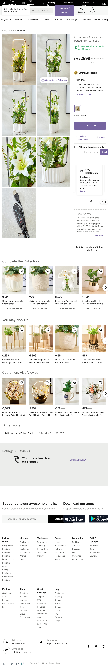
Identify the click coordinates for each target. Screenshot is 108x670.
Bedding (75, 542)
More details (12, 11)
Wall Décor (59, 552)
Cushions (76, 549)
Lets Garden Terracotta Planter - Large (65, 361)
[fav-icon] (82, 9)
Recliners (6, 573)
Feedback (24, 596)
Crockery (41, 545)
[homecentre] (14, 663)
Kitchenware (25, 552)
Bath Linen (94, 545)
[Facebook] (88, 646)
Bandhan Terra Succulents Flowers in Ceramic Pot (93, 413)
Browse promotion (85, 94)
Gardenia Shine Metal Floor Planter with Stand (92, 361)
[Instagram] (103, 646)
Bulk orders (42, 620)
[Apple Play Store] (74, 519)
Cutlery (40, 556)
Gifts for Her (20, 31)
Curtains (76, 545)
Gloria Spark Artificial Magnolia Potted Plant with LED (14, 414)
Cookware (24, 542)
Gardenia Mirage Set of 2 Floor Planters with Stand (40, 361)
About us (24, 593)
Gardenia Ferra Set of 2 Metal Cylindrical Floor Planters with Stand (12, 361)
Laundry (93, 556)
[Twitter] (96, 646)
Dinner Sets (42, 549)
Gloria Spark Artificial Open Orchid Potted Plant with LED (41, 414)
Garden (58, 559)
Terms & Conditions (38, 663)
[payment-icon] (81, 169)
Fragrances (60, 556)
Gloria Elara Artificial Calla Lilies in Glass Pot (66, 302)
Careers (23, 600)
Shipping (58, 596)
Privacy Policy (55, 663)
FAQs (57, 614)
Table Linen (42, 552)
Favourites (41, 610)
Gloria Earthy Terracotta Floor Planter (12, 302)
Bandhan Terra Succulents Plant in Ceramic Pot (67, 413)
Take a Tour (25, 603)
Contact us (59, 593)
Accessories (77, 559)
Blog (22, 607)
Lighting (58, 549)
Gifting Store (7, 31)
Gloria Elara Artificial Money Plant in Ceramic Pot (92, 302)
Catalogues (7, 593)
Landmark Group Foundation (25, 613)
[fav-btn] (21, 271)
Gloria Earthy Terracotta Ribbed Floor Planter (39, 302)
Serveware (42, 542)
